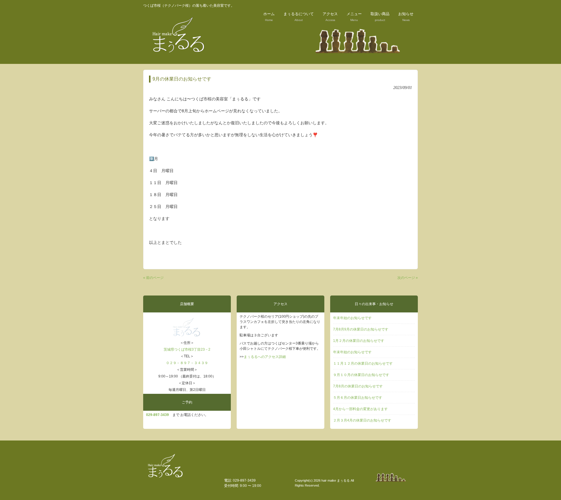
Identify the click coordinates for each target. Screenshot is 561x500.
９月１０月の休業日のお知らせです (361, 375)
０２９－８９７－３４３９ (187, 363)
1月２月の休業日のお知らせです (358, 341)
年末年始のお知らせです (352, 318)
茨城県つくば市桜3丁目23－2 (187, 349)
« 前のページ (153, 278)
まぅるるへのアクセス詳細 (265, 357)
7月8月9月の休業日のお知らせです (360, 329)
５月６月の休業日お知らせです (357, 398)
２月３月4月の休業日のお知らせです (362, 420)
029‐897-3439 (157, 415)
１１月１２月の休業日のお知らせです (363, 363)
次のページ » (407, 278)
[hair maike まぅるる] (179, 56)
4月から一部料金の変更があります (360, 409)
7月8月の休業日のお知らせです (358, 386)
